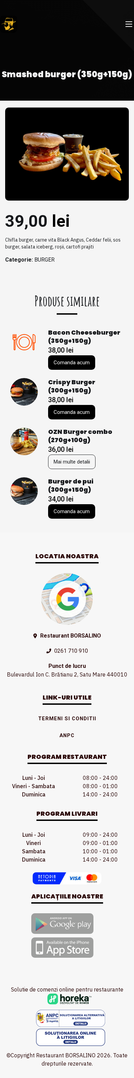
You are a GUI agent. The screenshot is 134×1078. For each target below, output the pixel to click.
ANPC (67, 735)
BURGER (44, 259)
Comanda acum (72, 362)
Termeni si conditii (67, 718)
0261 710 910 (71, 651)
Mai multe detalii (72, 462)
